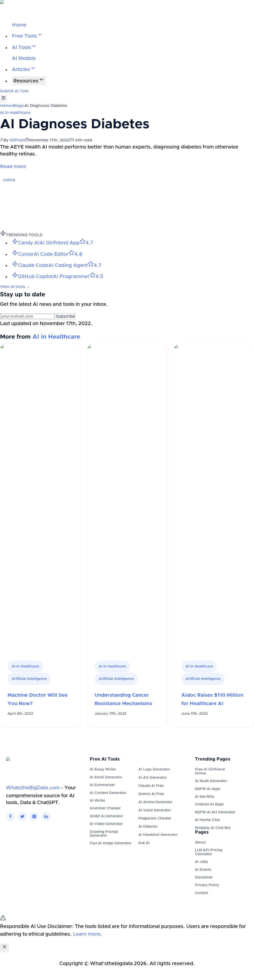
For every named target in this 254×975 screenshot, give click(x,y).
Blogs (18, 106)
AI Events (203, 870)
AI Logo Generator (154, 769)
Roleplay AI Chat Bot (212, 828)
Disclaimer (204, 877)
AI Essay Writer (103, 769)
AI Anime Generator (155, 802)
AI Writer (97, 800)
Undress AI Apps (209, 804)
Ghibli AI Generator (106, 816)
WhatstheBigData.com (33, 787)
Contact (201, 893)
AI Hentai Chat (207, 820)
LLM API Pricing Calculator (208, 852)
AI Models (24, 58)
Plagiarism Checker (154, 818)
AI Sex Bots (204, 796)
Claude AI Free (151, 786)
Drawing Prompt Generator (104, 833)
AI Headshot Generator (158, 835)
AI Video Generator (106, 824)
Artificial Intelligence (29, 679)
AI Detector (148, 826)
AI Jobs (201, 862)
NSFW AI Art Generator (215, 812)
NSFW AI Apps (208, 789)
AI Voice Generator (154, 810)
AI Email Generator (106, 777)
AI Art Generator (152, 777)
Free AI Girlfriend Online (210, 771)
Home (19, 25)
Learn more (86, 934)
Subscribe (65, 316)
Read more (13, 166)
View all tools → (15, 287)
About (200, 842)
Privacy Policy (207, 885)
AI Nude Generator (211, 781)
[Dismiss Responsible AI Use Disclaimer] (4, 948)
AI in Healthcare (15, 113)
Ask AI (144, 843)
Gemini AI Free (151, 794)
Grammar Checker (105, 808)
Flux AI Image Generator (110, 843)
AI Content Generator (108, 793)
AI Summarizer (102, 785)
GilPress (17, 140)
